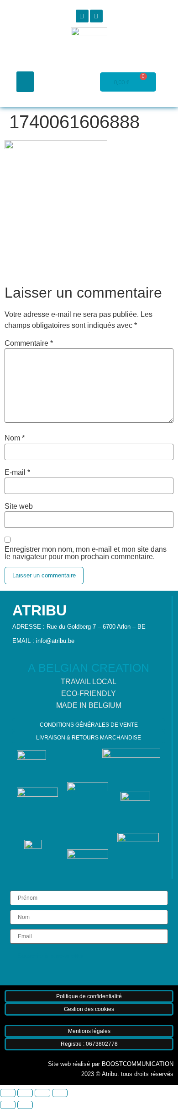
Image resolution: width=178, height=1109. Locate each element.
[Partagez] (42, 1093)
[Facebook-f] (82, 16)
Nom (15, 438)
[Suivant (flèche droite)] (25, 1105)
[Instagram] (96, 16)
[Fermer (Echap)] (60, 1093)
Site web (19, 506)
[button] (25, 81)
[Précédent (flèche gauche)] (8, 1105)
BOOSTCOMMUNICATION (137, 1063)
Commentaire (29, 343)
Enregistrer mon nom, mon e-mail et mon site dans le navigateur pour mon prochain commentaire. (86, 553)
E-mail (17, 472)
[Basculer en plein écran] (25, 1093)
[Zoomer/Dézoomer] (8, 1093)
